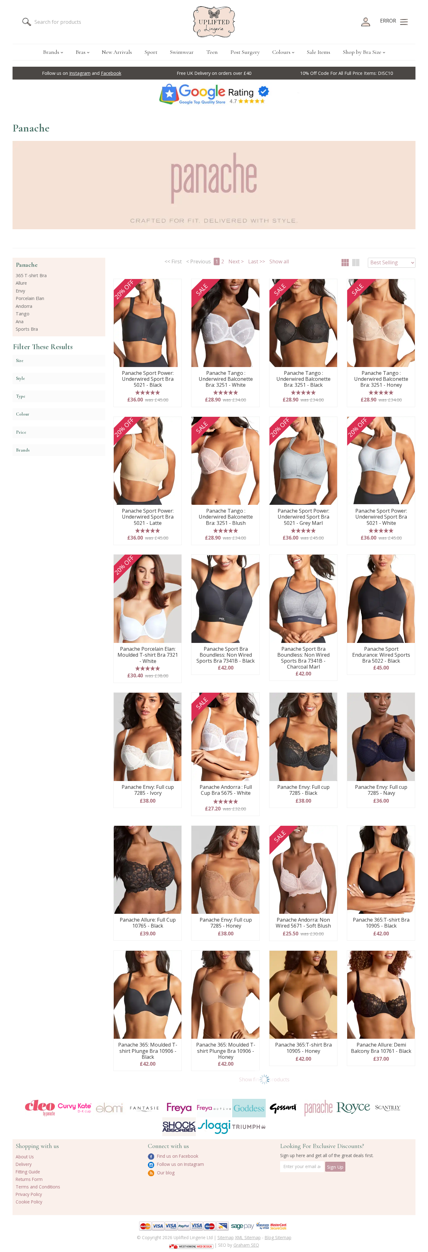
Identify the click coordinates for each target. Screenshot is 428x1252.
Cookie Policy (29, 1202)
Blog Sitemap (278, 1237)
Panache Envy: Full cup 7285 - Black (303, 790)
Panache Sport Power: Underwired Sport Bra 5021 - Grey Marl (303, 517)
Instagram (80, 73)
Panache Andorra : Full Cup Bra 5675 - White (226, 790)
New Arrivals (117, 52)
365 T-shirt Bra (31, 275)
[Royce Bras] (353, 1108)
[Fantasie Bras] (144, 1108)
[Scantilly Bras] (388, 1108)
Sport (150, 52)
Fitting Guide (28, 1172)
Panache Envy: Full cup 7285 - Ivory (148, 790)
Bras (81, 52)
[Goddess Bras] (249, 1108)
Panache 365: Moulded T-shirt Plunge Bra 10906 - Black (147, 1051)
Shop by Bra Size (362, 52)
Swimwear (182, 52)
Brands (51, 52)
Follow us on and (81, 73)
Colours (281, 52)
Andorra (24, 306)
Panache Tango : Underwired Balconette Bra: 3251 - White (226, 379)
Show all (279, 261)
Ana (19, 321)
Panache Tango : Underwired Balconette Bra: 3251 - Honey (381, 379)
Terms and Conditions (38, 1187)
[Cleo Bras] (40, 1108)
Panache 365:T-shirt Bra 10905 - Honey (303, 1048)
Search (26, 22)
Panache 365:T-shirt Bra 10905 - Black (381, 923)
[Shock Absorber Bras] (179, 1126)
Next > (236, 261)
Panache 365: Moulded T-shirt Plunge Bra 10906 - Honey (225, 1051)
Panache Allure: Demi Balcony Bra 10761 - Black (381, 1048)
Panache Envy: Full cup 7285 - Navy (381, 790)
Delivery (24, 1164)
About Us (25, 1157)
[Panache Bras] (318, 1108)
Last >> (256, 261)
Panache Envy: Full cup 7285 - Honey (226, 923)
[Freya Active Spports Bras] (214, 1108)
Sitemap (225, 1237)
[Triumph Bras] (249, 1126)
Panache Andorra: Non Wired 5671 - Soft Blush (303, 923)
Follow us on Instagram (180, 1164)
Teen (212, 52)
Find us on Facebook (177, 1156)
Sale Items (318, 52)
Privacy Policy (29, 1194)
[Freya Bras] (179, 1108)
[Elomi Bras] (109, 1108)
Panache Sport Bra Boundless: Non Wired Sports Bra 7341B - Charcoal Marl (303, 658)
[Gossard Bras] (283, 1108)
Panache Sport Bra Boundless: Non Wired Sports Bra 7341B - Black (225, 655)
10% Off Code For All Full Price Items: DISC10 (346, 73)
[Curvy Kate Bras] (74, 1108)
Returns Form (29, 1179)
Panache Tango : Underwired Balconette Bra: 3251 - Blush (226, 517)
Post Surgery (245, 52)
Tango (22, 314)
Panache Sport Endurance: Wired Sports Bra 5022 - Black (381, 655)
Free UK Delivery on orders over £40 (214, 73)
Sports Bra (27, 329)
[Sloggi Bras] (214, 1126)
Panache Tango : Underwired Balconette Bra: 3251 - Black (303, 379)
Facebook (111, 73)
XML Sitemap (248, 1237)
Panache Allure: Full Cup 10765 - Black (148, 923)
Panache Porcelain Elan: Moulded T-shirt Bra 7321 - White (147, 655)
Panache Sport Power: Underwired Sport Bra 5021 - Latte (148, 517)
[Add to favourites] (174, 286)
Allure (21, 283)
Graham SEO (246, 1245)
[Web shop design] (191, 1244)
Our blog (165, 1173)
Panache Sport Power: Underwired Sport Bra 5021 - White (381, 517)
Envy (20, 291)
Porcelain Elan (30, 298)
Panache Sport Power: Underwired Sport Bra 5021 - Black (148, 379)
